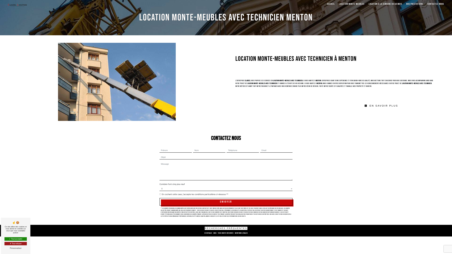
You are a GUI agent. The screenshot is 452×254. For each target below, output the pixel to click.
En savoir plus (383, 105)
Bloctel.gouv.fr (205, 216)
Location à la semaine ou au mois (385, 4)
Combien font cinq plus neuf (172, 184)
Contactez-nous (435, 4)
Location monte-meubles (351, 4)
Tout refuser (16, 244)
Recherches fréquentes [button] (226, 228)
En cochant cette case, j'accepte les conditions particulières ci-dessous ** (195, 194)
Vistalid (209, 233)
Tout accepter (16, 239)
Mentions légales (241, 233)
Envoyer (226, 201)
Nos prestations (414, 4)
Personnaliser (16, 248)
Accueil (331, 4)
